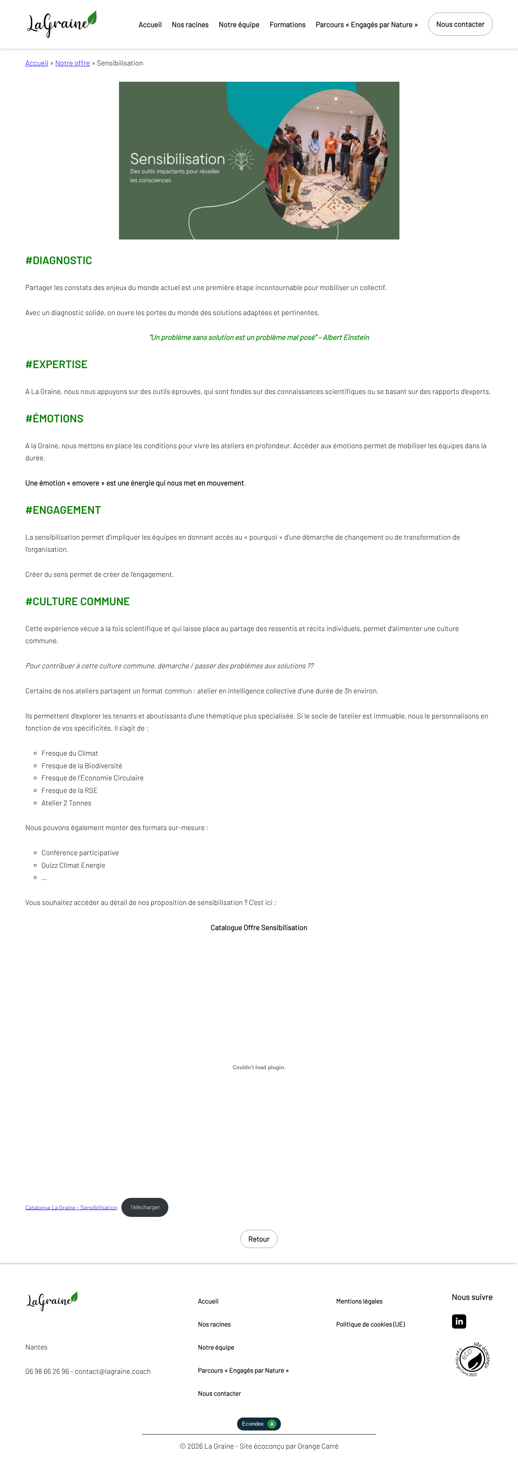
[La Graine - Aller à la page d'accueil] (62, 24)
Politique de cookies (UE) (370, 1324)
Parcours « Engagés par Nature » (243, 1370)
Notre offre (72, 62)
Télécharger (145, 1207)
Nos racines (214, 1324)
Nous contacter (219, 1393)
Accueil (37, 62)
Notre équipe (216, 1347)
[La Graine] (52, 1311)
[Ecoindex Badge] (259, 1428)
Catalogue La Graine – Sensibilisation (71, 1207)
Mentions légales (359, 1301)
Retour (259, 1238)
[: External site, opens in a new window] (459, 1326)
